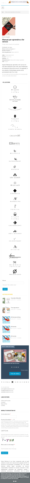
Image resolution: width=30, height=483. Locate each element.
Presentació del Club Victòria (11, 363)
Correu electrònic (5, 414)
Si (14, 419)
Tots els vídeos (15, 373)
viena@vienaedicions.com (7, 390)
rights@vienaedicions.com (7, 392)
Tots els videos (24, 370)
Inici (3, 12)
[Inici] (3, 2)
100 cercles (13, 336)
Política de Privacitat (5, 400)
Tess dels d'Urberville (16, 298)
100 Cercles (13, 326)
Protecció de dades (6, 419)
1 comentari (19, 299)
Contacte (3, 402)
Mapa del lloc (4, 403)
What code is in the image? (8, 444)
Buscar (4, 280)
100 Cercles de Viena (16, 317)
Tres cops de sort (15, 307)
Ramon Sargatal (6, 37)
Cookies (3, 405)
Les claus (10, 47)
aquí (19, 478)
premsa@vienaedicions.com (7, 388)
